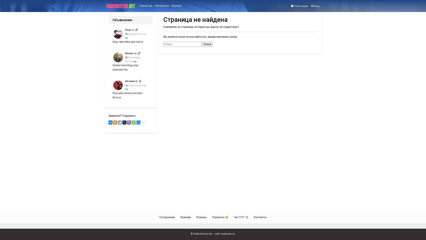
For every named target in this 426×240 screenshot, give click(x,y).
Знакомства (145, 5)
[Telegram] (120, 122)
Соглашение (167, 217)
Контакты (260, 217)
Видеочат (177, 5)
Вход (317, 6)
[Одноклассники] (115, 122)
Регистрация (301, 6)
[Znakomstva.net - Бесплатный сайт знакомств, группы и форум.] (121, 6)
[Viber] (129, 122)
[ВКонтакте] (110, 122)
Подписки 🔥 (220, 217)
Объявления (162, 5)
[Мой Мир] (138, 122)
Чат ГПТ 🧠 (241, 217)
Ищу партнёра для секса (129, 35)
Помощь (201, 217)
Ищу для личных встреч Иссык (129, 89)
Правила (185, 217)
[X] (124, 122)
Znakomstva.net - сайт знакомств (214, 233)
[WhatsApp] (134, 122)
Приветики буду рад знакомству (126, 61)
